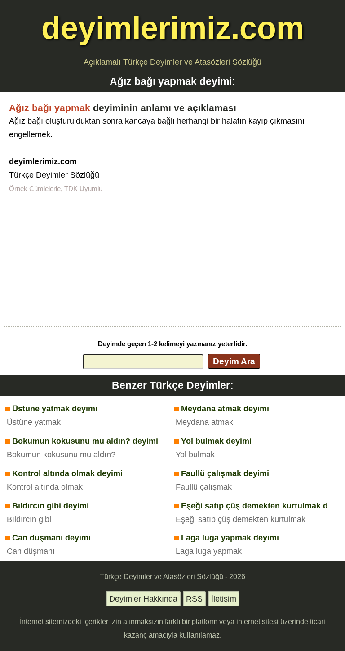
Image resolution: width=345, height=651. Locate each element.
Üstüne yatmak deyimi (54, 408)
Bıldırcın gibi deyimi (50, 505)
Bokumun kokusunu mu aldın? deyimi (85, 441)
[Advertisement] (172, 259)
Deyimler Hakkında (143, 598)
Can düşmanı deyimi (51, 537)
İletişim (223, 598)
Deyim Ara (234, 361)
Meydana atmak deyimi (225, 408)
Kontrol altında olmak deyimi (67, 473)
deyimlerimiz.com (172, 27)
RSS (194, 598)
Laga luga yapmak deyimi (230, 537)
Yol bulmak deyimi (216, 441)
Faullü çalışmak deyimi (225, 473)
